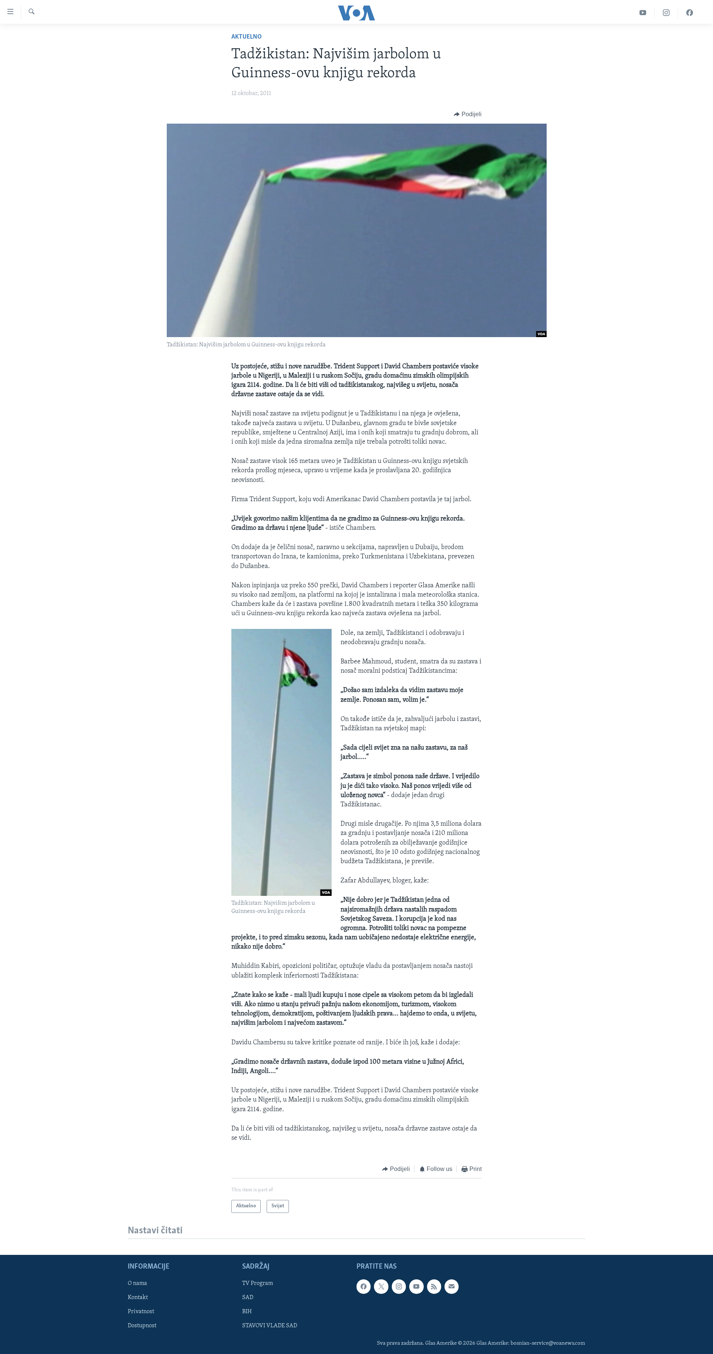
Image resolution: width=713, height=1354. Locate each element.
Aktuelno (246, 37)
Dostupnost (142, 1326)
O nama (137, 1284)
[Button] (468, 114)
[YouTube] (643, 13)
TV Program (257, 1284)
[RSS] (434, 1287)
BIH (247, 1312)
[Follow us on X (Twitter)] (381, 1287)
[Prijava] (452, 1287)
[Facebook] (689, 13)
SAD (247, 1298)
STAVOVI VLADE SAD (269, 1326)
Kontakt (138, 1298)
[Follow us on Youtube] (416, 1287)
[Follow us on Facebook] (363, 1287)
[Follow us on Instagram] (399, 1287)
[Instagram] (666, 13)
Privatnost (141, 1312)
